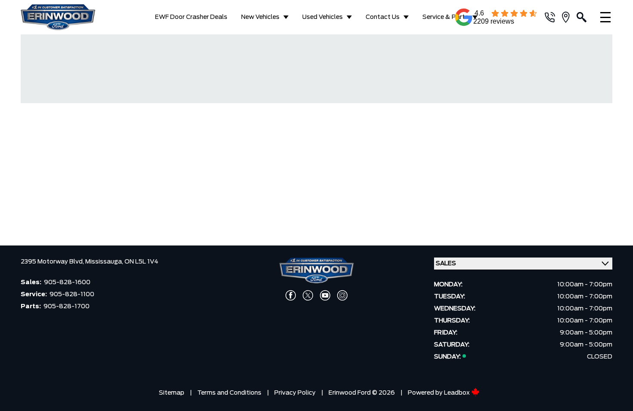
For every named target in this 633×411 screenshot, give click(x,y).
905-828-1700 (66, 307)
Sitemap (171, 393)
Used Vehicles (322, 17)
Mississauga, (104, 262)
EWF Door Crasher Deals (191, 17)
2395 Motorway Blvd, (53, 262)
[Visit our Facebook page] (290, 295)
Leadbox (457, 393)
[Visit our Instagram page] (342, 295)
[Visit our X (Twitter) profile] (308, 295)
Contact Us (383, 17)
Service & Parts (445, 17)
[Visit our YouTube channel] (325, 295)
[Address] (569, 17)
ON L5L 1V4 (141, 262)
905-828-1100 (72, 294)
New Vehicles (260, 17)
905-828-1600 (67, 282)
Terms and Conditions (229, 393)
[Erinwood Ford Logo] (65, 17)
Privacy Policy (295, 393)
